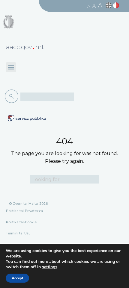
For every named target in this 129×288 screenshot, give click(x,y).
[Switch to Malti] (117, 5)
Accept (17, 278)
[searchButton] (12, 96)
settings (49, 267)
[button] (11, 67)
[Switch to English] (109, 5)
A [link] (88, 6)
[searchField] (47, 97)
